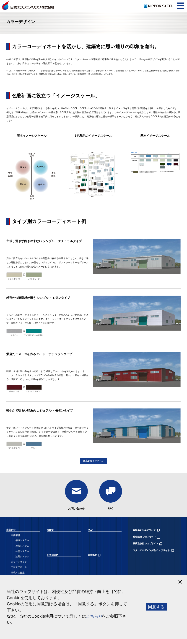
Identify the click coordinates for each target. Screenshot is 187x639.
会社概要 (92, 554)
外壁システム (22, 551)
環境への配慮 (18, 572)
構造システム (22, 540)
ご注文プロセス (19, 567)
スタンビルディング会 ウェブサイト (151, 550)
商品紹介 (11, 529)
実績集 (50, 529)
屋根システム (22, 545)
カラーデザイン (19, 561)
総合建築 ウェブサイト (144, 536)
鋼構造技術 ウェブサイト (145, 543)
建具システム (22, 556)
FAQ (110, 508)
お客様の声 (52, 554)
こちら (92, 616)
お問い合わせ (76, 508)
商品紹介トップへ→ (93, 460)
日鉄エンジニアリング (144, 529)
